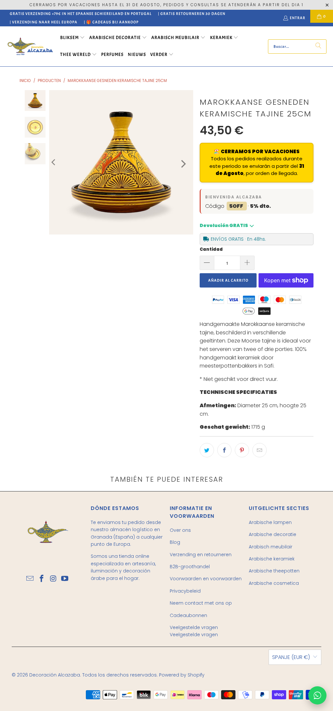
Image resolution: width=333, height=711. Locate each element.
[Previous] (54, 162)
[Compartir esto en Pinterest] (242, 450)
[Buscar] (318, 46)
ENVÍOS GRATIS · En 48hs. (238, 239)
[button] (72, 38)
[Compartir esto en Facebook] (224, 450)
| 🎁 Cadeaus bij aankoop (111, 22)
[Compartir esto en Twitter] (207, 450)
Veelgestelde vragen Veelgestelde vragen (194, 631)
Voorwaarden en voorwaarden (206, 578)
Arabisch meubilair (270, 546)
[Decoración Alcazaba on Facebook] (42, 579)
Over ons (180, 530)
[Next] (182, 164)
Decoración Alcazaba (54, 675)
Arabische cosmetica (274, 583)
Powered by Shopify (182, 675)
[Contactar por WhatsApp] (317, 695)
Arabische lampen (270, 522)
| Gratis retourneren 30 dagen (191, 13)
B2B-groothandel (190, 566)
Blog (175, 542)
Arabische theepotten (274, 571)
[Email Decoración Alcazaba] (30, 579)
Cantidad (211, 249)
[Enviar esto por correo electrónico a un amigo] (259, 450)
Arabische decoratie (272, 534)
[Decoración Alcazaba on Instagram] (53, 579)
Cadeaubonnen (188, 615)
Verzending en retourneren (201, 554)
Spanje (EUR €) (291, 657)
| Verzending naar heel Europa (43, 22)
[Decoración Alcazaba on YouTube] (65, 579)
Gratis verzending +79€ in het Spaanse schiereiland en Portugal (81, 13)
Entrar (297, 17)
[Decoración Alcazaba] (30, 46)
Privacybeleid (185, 591)
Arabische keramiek (272, 559)
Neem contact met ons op (201, 603)
